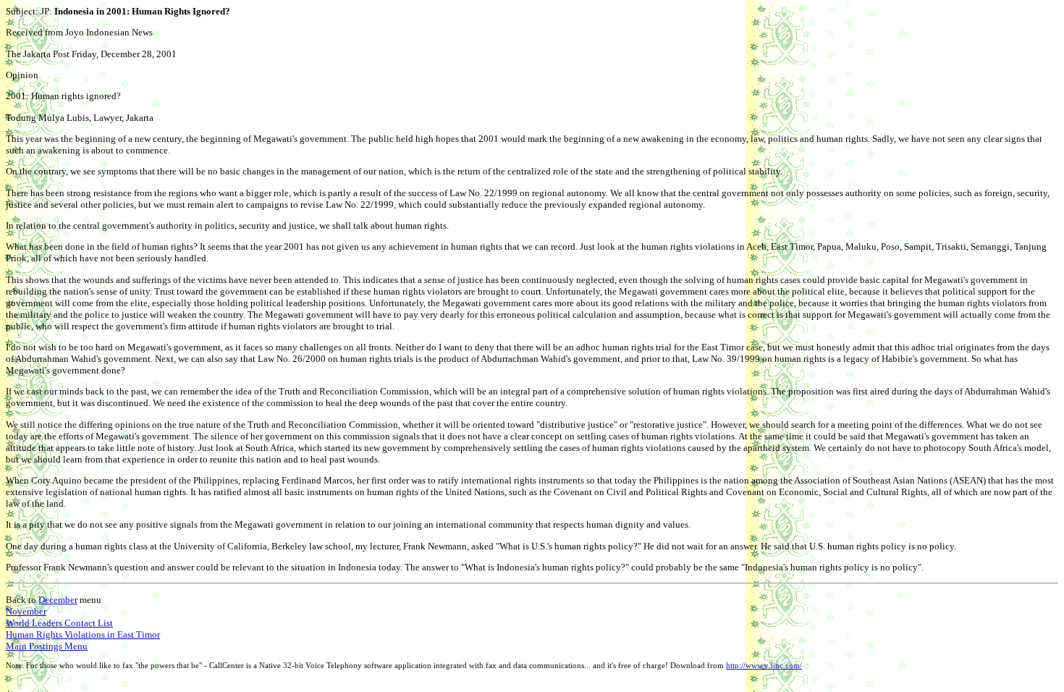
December (57, 599)
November (26, 611)
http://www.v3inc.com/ (764, 666)
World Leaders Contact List (59, 622)
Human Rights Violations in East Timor (83, 634)
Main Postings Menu (47, 646)
